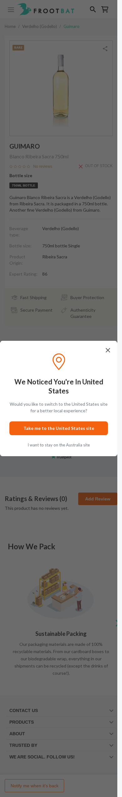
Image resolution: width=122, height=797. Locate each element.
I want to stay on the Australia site (59, 444)
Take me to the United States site (58, 428)
